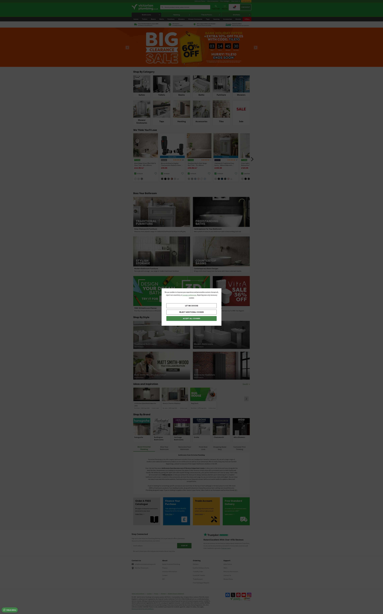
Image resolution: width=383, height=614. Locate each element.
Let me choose (191, 306)
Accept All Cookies (191, 318)
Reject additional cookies (191, 312)
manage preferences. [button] (189, 295)
